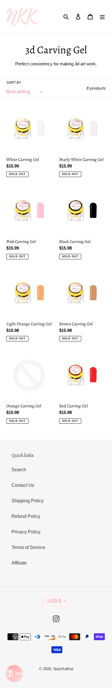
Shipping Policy (27, 500)
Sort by (13, 83)
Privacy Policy (25, 531)
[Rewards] (14, 673)
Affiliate (19, 562)
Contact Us (22, 485)
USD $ (54, 600)
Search (18, 469)
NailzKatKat (63, 669)
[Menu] (102, 16)
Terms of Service (28, 547)
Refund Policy (25, 516)
